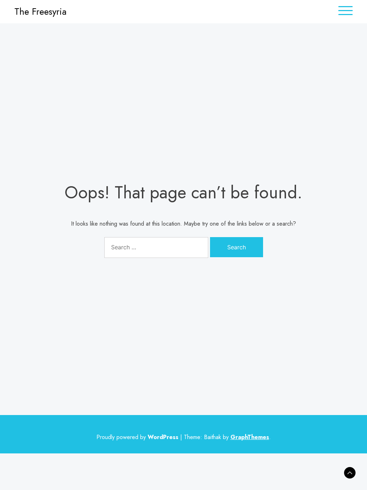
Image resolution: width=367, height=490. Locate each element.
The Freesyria (40, 11)
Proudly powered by (137, 437)
